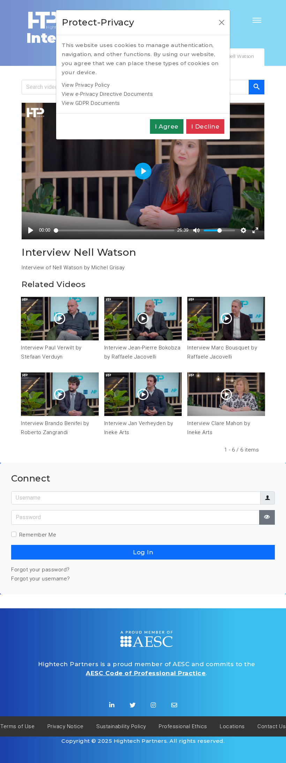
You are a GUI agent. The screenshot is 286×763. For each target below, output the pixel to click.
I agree (167, 126)
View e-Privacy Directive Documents (107, 94)
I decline (205, 126)
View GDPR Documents (91, 103)
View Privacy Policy (86, 85)
